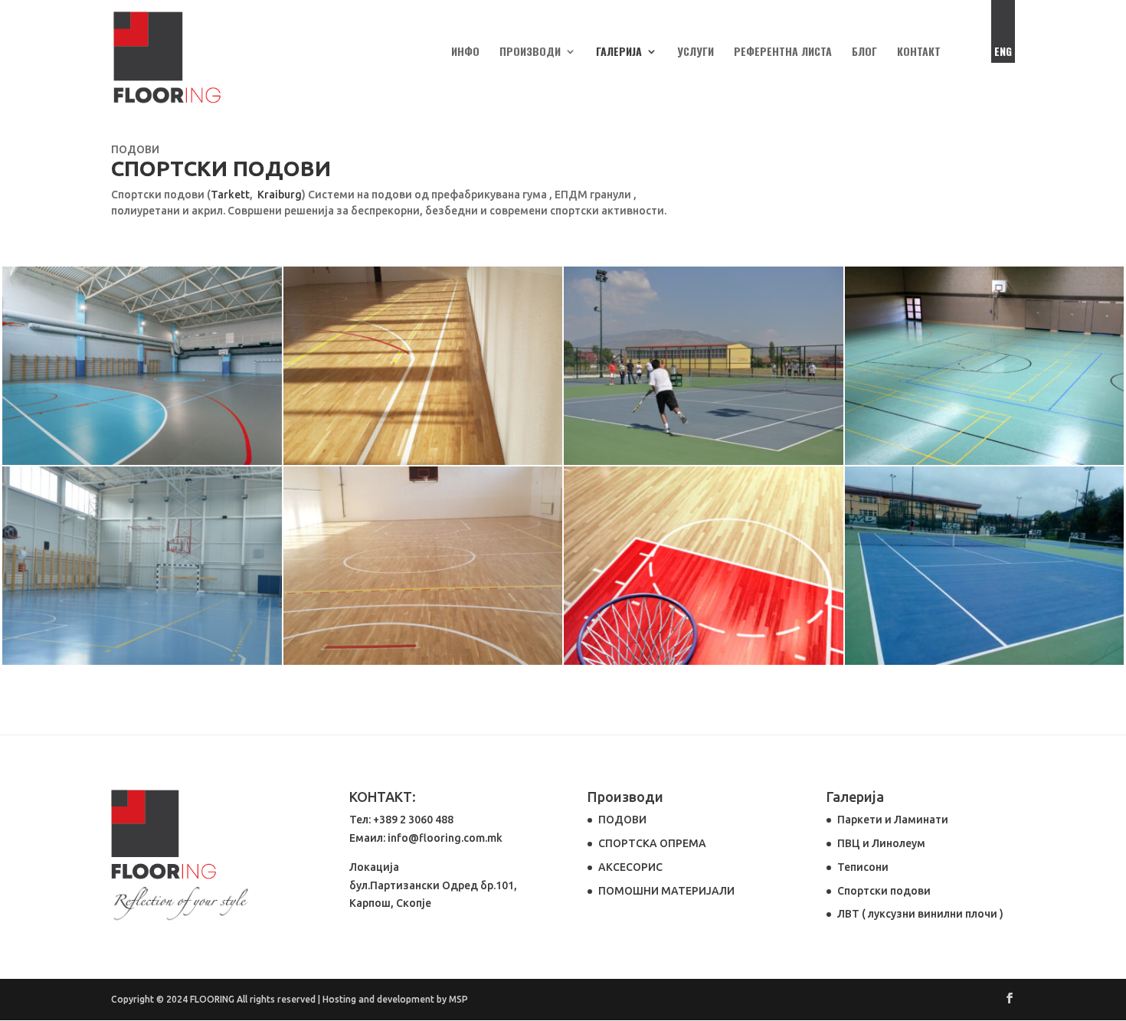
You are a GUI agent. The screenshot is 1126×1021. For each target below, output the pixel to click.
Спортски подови (884, 891)
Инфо (465, 52)
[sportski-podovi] (984, 461)
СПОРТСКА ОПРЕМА (652, 843)
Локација (374, 867)
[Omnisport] (142, 461)
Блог (864, 52)
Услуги (695, 52)
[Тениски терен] (984, 661)
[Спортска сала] (142, 661)
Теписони (863, 867)
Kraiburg (279, 194)
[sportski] (703, 661)
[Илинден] (703, 461)
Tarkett (230, 194)
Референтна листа (783, 52)
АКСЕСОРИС (630, 867)
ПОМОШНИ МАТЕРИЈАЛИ (666, 891)
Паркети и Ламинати (892, 819)
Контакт (919, 52)
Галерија (619, 52)
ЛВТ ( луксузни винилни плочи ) (920, 914)
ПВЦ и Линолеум (881, 843)
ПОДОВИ (622, 819)
